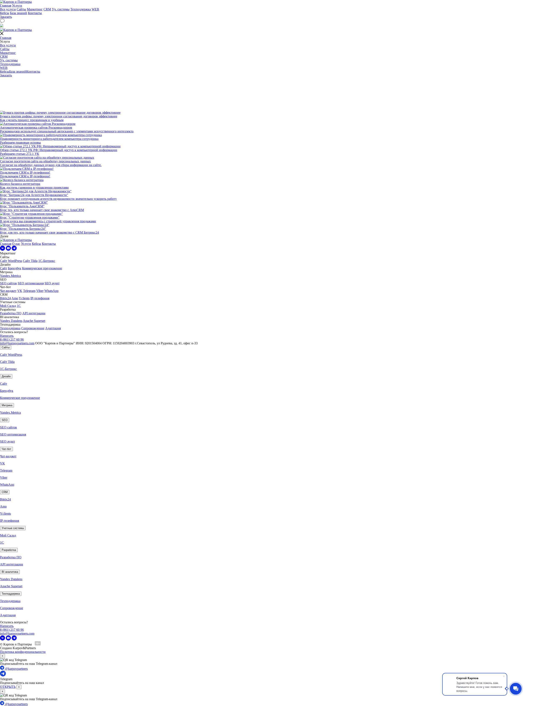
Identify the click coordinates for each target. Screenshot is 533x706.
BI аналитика (10, 571)
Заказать (6, 17)
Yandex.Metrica (10, 276)
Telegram (29, 291)
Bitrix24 (5, 298)
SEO (4, 420)
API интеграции (33, 313)
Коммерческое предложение (42, 268)
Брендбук (14, 268)
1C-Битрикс (46, 261)
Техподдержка (80, 9)
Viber (40, 291)
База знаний (18, 13)
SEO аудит (52, 283)
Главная (5, 5)
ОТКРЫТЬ (8, 687)
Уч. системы (61, 9)
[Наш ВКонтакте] (2, 249)
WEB (95, 9)
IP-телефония (39, 298)
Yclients (24, 298)
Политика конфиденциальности (23, 652)
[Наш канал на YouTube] (8, 249)
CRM (47, 9)
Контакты (35, 13)
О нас (16, 243)
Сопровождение (32, 328)
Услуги (17, 5)
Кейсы (4, 13)
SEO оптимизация (31, 283)
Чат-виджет (8, 291)
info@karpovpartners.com (17, 343)
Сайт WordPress (11, 261)
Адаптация (53, 328)
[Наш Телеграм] (14, 249)
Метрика (7, 405)
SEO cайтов (8, 283)
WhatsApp (51, 291)
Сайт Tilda (30, 261)
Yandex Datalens (11, 320)
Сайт (3, 268)
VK (19, 291)
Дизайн (6, 376)
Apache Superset (34, 320)
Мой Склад (8, 306)
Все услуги (8, 9)
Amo (14, 298)
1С (19, 306)
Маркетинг (35, 9)
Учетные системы (13, 528)
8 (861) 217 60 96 (12, 339)
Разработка (9, 550)
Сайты (21, 9)
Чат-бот (6, 449)
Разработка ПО (10, 313)
